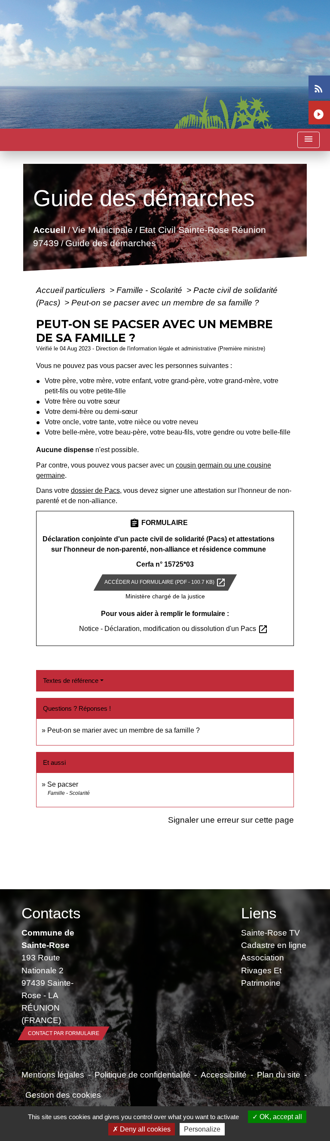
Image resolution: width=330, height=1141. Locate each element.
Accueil (49, 230)
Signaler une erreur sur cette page (231, 819)
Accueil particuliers (71, 290)
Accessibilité (224, 1074)
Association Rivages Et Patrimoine (262, 970)
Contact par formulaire (63, 1033)
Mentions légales (52, 1074)
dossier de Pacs (95, 490)
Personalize (202, 1129)
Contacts (51, 913)
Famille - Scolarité (150, 290)
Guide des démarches (110, 243)
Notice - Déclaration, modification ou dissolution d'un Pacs (173, 628)
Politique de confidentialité (143, 1074)
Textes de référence (70, 680)
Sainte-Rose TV (270, 932)
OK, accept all (280, 1116)
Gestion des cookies (63, 1094)
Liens (259, 913)
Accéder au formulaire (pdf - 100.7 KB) (165, 582)
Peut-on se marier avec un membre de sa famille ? (123, 730)
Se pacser (62, 784)
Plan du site (278, 1074)
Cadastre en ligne (273, 945)
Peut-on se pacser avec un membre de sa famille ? (165, 302)
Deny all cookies (144, 1129)
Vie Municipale (102, 230)
